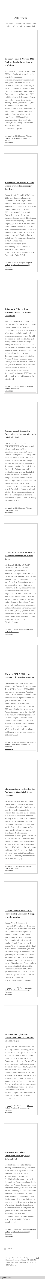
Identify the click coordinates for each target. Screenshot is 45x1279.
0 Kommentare (14, 388)
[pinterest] (35, 1273)
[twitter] (38, 1273)
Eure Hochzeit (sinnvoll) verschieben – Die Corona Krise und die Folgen (19, 1037)
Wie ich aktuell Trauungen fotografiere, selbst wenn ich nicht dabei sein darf (20, 434)
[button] (23, 1264)
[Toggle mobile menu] (40, 6)
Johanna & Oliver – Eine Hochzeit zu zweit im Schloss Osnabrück (18, 312)
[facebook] (27, 1273)
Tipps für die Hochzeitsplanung (20, 138)
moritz (9, 136)
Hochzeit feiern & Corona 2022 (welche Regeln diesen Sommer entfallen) (19, 62)
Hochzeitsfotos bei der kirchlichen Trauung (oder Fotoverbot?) (17, 1155)
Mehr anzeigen (9, 142)
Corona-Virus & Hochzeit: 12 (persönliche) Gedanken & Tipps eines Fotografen (20, 913)
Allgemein (29, 136)
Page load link (5, 1277)
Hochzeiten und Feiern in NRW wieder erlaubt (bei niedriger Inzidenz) (19, 185)
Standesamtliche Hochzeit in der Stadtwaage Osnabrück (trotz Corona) (20, 792)
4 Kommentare (14, 510)
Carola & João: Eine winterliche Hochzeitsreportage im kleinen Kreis (20, 555)
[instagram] (31, 1273)
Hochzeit (7, 138)
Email (37, 1258)
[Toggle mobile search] (36, 6)
